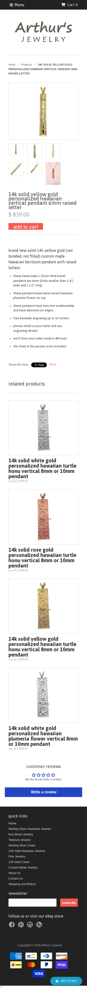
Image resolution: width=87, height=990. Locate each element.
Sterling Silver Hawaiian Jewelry (29, 829)
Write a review (43, 792)
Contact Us (15, 878)
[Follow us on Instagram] (30, 926)
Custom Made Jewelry (23, 867)
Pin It (52, 364)
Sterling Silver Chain (22, 845)
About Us (14, 873)
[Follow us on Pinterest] (21, 926)
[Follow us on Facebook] (12, 926)
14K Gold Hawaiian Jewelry (26, 851)
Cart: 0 (72, 5)
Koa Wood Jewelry (20, 834)
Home (12, 823)
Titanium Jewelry (19, 840)
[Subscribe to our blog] (40, 926)
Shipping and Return (22, 884)
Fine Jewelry (16, 856)
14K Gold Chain (18, 862)
